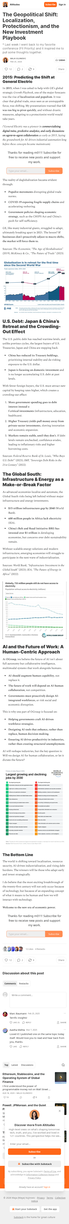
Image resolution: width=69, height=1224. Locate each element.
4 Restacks (40, 949)
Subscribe (50, 4)
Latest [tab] (14, 1065)
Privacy (41, 1197)
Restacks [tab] (23, 983)
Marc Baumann (18, 1013)
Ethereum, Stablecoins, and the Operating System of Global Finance (24, 1077)
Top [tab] (6, 1065)
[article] (34, 1085)
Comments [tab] (10, 983)
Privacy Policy (34, 1177)
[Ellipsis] (64, 1013)
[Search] (63, 1065)
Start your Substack (26, 1209)
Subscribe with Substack (37, 1164)
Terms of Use (50, 1171)
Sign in (62, 4)
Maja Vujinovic (18, 58)
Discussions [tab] (27, 1065)
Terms (50, 1197)
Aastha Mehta (17, 1029)
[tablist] (16, 983)
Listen (62, 60)
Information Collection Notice (40, 1174)
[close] (59, 1110)
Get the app (50, 1209)
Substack (18, 1217)
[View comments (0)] (21, 1097)
